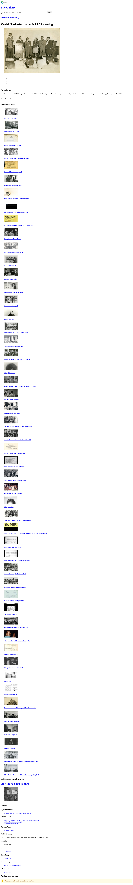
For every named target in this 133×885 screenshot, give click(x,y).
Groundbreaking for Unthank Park (15, 574)
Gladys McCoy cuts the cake (13, 493)
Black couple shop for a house (13, 292)
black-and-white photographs (12, 865)
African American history (11, 823)
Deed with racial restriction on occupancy (17, 560)
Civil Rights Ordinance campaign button (16, 198)
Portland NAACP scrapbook (13, 172)
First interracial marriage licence (14, 466)
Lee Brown (7, 681)
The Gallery (8, 7)
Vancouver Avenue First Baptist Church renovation (20, 708)
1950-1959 (7, 858)
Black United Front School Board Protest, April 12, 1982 (21, 761)
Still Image (7, 851)
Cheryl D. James (9, 373)
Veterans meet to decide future (13, 346)
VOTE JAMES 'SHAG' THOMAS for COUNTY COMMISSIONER (25, 533)
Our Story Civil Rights (15, 783)
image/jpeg (7, 872)
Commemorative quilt (11, 306)
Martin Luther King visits (12, 721)
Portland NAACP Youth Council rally (16, 332)
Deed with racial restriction (12, 547)
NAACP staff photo (10, 265)
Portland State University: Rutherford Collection (18, 813)
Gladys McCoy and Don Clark (13, 668)
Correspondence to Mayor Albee (14, 600)
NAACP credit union (10, 118)
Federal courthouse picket (12, 413)
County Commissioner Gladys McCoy (16, 627)
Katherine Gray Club (10, 734)
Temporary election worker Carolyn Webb (17, 520)
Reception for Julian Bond (12, 239)
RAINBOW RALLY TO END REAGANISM (18, 225)
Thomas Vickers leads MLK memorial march (18, 426)
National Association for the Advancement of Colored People (21, 820)
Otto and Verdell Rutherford (13, 185)
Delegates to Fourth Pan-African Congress (17, 359)
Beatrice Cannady (9, 748)
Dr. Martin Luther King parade (14, 252)
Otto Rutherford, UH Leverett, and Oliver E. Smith (20, 386)
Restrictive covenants (10, 694)
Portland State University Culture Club (16, 212)
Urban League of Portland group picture (16, 158)
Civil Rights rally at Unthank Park (15, 480)
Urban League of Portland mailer (14, 453)
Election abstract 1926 (11, 654)
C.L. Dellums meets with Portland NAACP (17, 440)
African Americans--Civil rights (13, 822)
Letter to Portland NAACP (12, 145)
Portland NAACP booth (11, 131)
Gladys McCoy (8, 507)
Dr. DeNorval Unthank (11, 399)
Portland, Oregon (9, 830)
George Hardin (9, 319)
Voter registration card (11, 614)
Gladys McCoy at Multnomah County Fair (17, 641)
